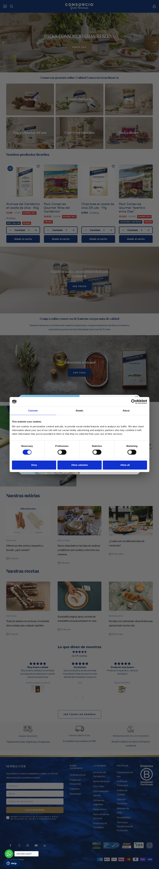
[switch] (62, 452)
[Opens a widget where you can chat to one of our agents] (11, 863)
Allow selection (79, 465)
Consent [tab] (33, 410)
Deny (34, 465)
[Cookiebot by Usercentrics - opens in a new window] (133, 401)
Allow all (125, 465)
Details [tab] (79, 410)
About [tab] (126, 410)
